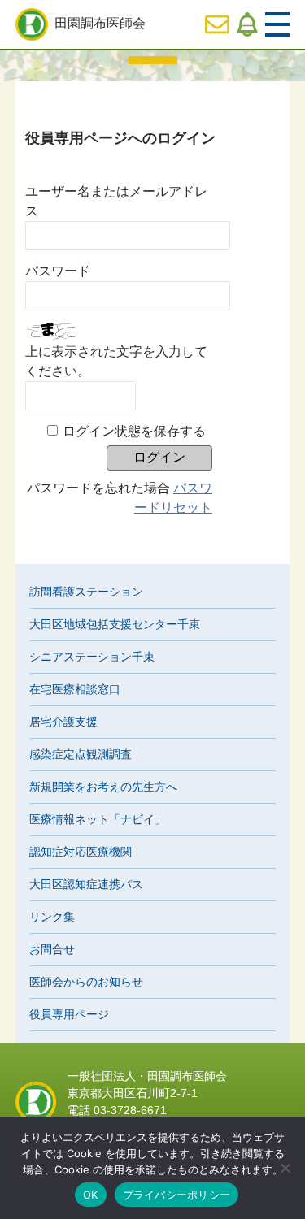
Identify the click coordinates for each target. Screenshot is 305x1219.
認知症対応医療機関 (80, 851)
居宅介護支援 (63, 721)
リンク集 (52, 916)
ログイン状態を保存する (134, 431)
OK (90, 1194)
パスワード (57, 271)
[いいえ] (285, 1168)
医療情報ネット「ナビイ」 (97, 819)
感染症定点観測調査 (80, 754)
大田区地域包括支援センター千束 (114, 624)
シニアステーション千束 (92, 656)
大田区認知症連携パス (86, 884)
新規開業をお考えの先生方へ (103, 786)
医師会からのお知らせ (86, 981)
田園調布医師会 (100, 23)
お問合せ (52, 949)
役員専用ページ (69, 1014)
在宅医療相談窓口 (74, 689)
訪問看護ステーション (86, 591)
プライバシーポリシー (177, 1194)
